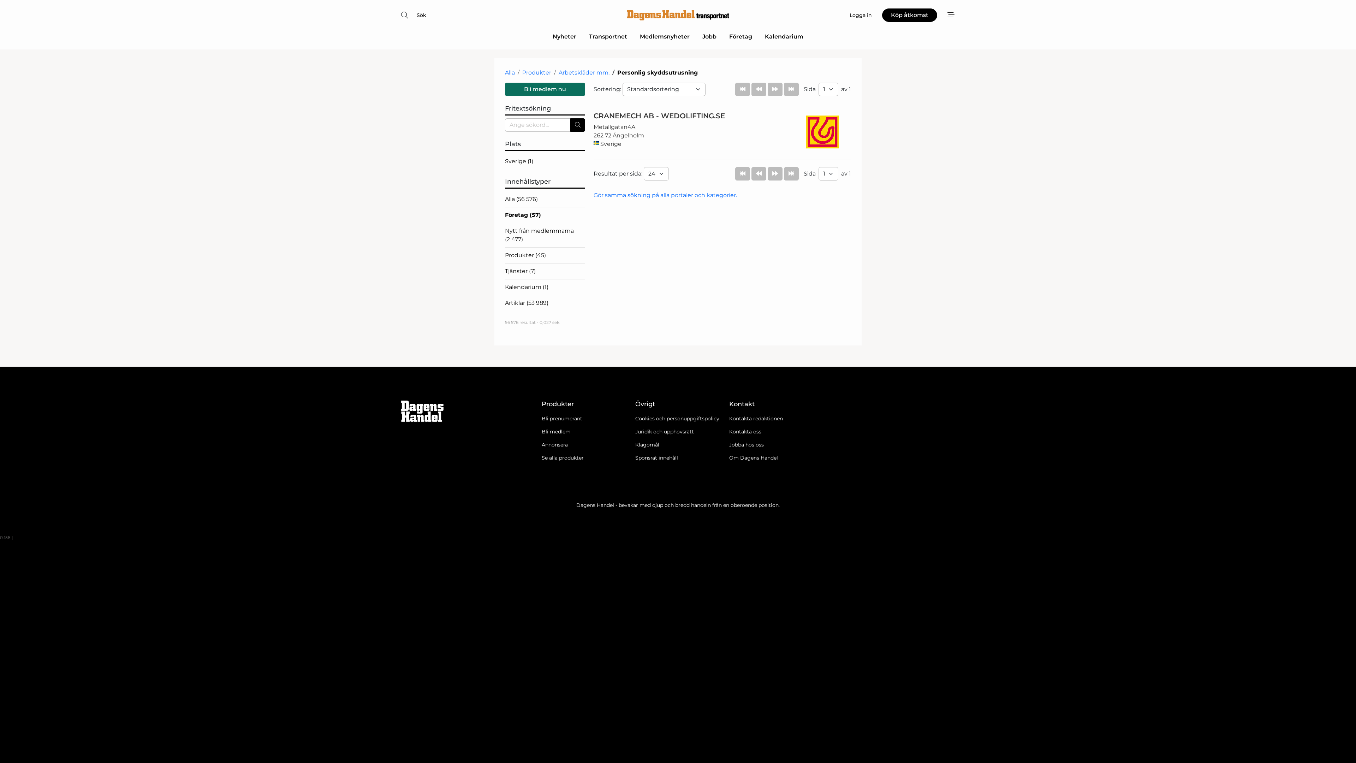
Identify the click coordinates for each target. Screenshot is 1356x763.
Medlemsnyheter (665, 36)
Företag (740, 36)
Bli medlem (556, 431)
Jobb (709, 36)
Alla (510, 72)
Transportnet (608, 36)
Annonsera (555, 445)
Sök (421, 15)
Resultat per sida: (619, 173)
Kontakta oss (745, 431)
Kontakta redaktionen (756, 418)
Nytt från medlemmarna (539, 235)
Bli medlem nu (545, 89)
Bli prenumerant (562, 418)
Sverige (519, 161)
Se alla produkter (563, 458)
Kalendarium (784, 36)
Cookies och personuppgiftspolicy (677, 418)
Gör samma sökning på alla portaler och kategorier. (665, 195)
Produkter (536, 72)
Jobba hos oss (746, 445)
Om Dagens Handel (753, 458)
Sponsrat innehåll (656, 458)
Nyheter (564, 36)
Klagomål (647, 445)
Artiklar (526, 303)
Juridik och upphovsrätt (664, 431)
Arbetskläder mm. (584, 72)
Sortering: (608, 89)
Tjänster (520, 271)
